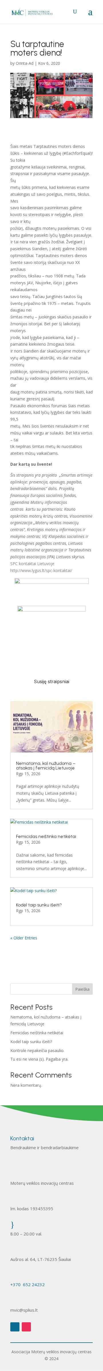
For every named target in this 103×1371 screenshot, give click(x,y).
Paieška (82, 989)
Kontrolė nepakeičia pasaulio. (37, 1050)
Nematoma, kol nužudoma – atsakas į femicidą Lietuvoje (46, 766)
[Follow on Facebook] (14, 1326)
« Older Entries (23, 938)
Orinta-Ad (24, 63)
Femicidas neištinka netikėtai (46, 836)
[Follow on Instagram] (26, 1326)
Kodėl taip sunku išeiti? (39, 905)
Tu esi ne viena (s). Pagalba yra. (39, 1059)
